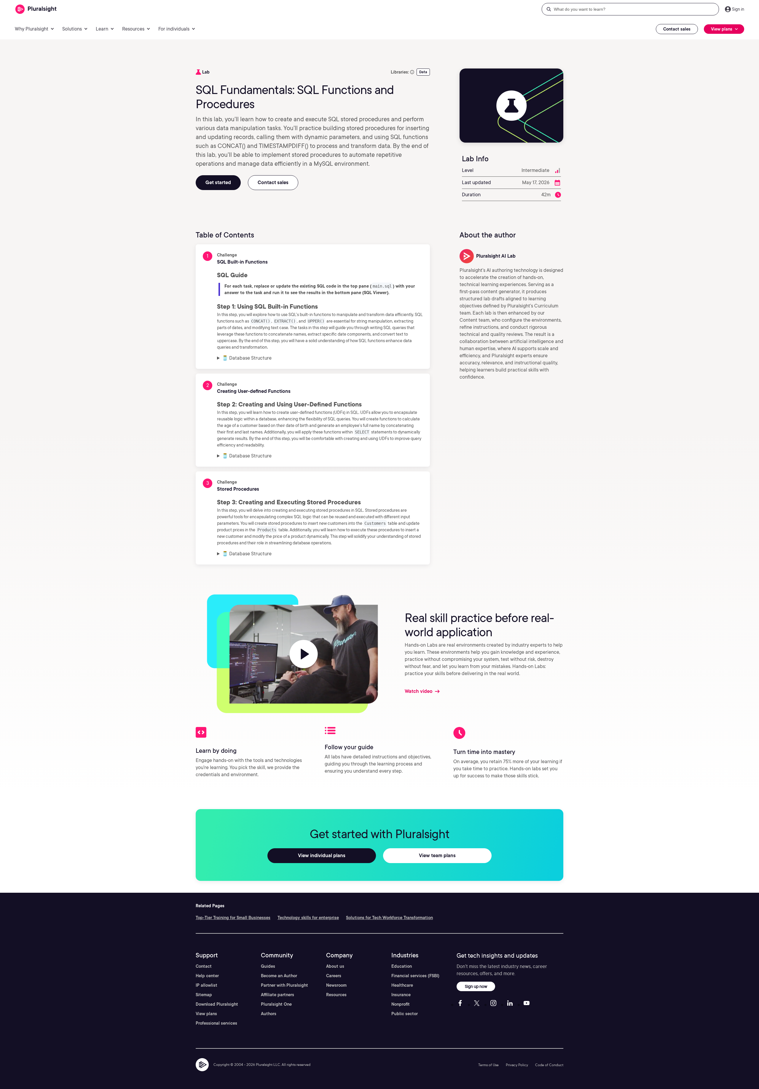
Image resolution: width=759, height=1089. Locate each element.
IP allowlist (206, 985)
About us (335, 966)
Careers (333, 975)
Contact (204, 966)
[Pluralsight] (36, 9)
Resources (336, 994)
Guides (268, 966)
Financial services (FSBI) (415, 975)
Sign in (738, 9)
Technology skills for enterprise (308, 917)
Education (401, 966)
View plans (206, 1013)
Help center (207, 975)
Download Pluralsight (217, 1004)
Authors (268, 1013)
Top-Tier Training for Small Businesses (233, 917)
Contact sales (677, 29)
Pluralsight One (276, 1004)
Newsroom (336, 985)
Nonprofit (400, 1004)
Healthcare (402, 985)
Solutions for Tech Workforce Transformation (389, 917)
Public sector (404, 1013)
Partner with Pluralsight (284, 985)
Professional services (216, 1023)
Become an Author (279, 975)
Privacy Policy (517, 1064)
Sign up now (476, 986)
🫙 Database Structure (247, 358)
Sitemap (204, 994)
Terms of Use (488, 1064)
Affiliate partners (277, 994)
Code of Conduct (549, 1064)
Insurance (401, 994)
